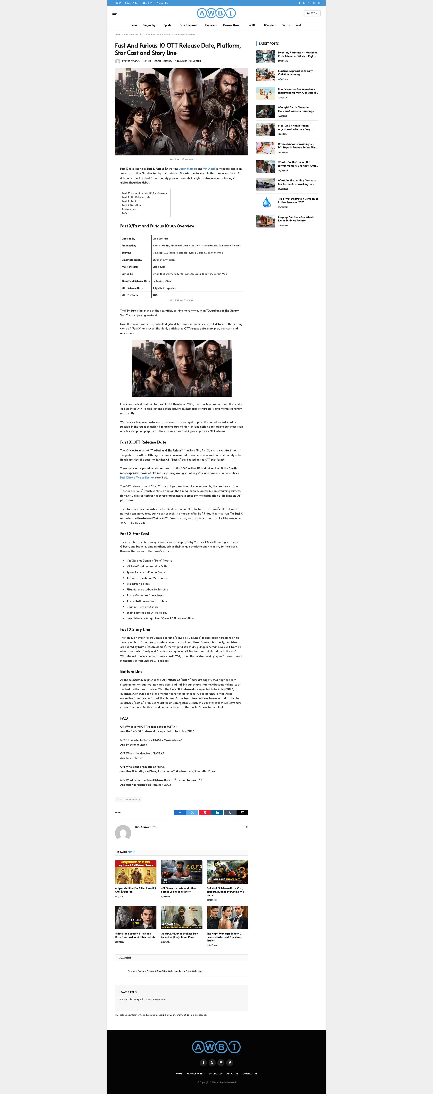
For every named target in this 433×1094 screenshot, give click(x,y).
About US (147, 3)
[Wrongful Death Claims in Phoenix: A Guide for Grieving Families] (265, 111)
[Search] (319, 3)
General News (231, 25)
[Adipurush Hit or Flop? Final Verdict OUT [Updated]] (135, 872)
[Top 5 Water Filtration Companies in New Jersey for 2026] (265, 202)
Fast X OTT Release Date (136, 197)
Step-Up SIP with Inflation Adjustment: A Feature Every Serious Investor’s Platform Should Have (298, 127)
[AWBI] (216, 13)
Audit (299, 25)
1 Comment (182, 61)
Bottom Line (129, 209)
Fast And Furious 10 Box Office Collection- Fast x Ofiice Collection (170, 971)
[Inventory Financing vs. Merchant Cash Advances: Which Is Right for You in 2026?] (265, 56)
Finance (209, 25)
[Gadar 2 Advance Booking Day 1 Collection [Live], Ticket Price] (181, 917)
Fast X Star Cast (131, 201)
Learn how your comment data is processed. (183, 1014)
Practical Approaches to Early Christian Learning (295, 72)
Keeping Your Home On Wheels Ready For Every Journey (296, 218)
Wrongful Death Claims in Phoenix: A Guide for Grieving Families (295, 109)
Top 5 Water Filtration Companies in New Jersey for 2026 (298, 200)
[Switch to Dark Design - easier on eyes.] (314, 3)
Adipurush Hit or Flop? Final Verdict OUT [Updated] (135, 889)
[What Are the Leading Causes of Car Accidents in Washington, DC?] (265, 184)
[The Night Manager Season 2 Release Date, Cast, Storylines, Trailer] (227, 917)
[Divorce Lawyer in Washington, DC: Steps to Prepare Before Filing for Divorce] (265, 148)
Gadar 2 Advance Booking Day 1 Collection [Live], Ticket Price (180, 935)
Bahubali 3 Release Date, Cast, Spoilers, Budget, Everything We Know (225, 891)
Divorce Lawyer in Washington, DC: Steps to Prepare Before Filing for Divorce (297, 145)
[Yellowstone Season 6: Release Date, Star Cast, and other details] (135, 917)
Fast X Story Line (131, 205)
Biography (149, 25)
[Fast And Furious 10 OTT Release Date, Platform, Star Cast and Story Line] (181, 111)
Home (134, 25)
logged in (139, 999)
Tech (284, 25)
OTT (119, 799)
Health (252, 25)
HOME (118, 3)
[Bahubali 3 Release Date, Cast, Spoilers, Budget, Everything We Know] (227, 872)
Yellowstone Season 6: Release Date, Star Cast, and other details (135, 935)
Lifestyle (269, 25)
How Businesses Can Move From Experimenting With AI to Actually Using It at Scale (298, 90)
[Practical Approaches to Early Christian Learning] (265, 75)
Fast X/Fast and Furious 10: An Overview (144, 193)
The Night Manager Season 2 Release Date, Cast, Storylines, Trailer (224, 937)
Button (312, 13)
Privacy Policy (131, 3)
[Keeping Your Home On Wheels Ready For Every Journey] (265, 221)
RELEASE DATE (133, 799)
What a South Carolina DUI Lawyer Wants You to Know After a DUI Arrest (297, 163)
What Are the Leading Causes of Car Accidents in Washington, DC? (297, 182)
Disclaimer (215, 1073)
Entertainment (188, 25)
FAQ (124, 213)
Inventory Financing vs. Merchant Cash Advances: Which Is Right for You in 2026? (297, 54)
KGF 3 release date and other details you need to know (178, 889)
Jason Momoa (188, 168)
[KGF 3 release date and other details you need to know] (181, 872)
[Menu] (114, 13)
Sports (167, 25)
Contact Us (162, 3)
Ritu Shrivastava (132, 61)
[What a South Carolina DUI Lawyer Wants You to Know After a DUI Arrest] (265, 166)
